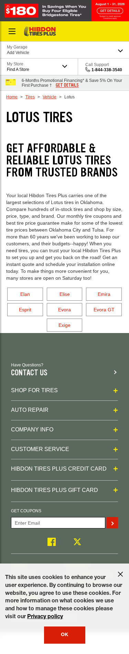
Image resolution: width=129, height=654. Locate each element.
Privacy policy (45, 617)
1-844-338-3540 (107, 69)
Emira (104, 294)
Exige (64, 325)
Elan (25, 294)
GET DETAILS (67, 85)
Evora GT (104, 309)
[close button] (120, 574)
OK (64, 635)
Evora (64, 309)
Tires (30, 97)
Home (12, 97)
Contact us (29, 373)
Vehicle (49, 97)
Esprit (25, 309)
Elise (65, 294)
